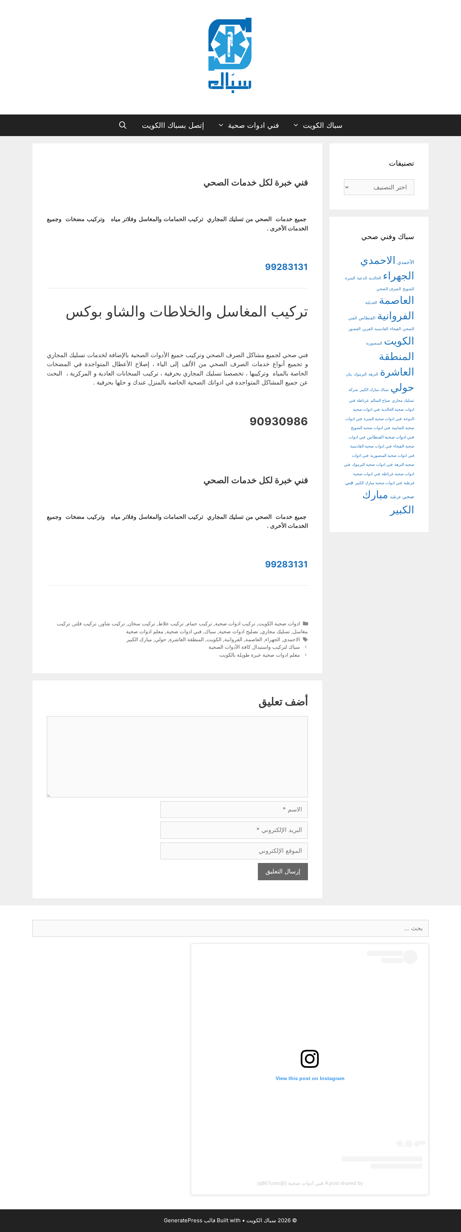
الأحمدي (405, 262)
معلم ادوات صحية (145, 631)
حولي (160, 639)
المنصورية (374, 343)
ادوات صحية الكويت (279, 623)
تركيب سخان (141, 623)
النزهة (373, 374)
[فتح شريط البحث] (123, 125)
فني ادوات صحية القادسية (370, 446)
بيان (349, 374)
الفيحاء (395, 329)
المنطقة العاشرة (186, 639)
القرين (367, 329)
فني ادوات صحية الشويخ (370, 428)
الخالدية (375, 278)
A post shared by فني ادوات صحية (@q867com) (310, 1183)
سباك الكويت (323, 125)
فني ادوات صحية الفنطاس (390, 437)
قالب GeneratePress (189, 1220)
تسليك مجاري (275, 631)
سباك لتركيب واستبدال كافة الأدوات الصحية (254, 647)
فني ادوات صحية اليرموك (372, 464)
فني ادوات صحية (253, 125)
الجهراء (272, 639)
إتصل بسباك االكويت (173, 125)
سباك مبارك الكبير (374, 389)
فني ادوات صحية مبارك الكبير (378, 483)
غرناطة (363, 400)
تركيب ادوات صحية (235, 623)
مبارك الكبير (139, 639)
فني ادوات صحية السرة (383, 419)
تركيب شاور (112, 623)
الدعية (362, 278)
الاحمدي (291, 639)
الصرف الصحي (388, 289)
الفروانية (233, 639)
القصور (355, 329)
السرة (350, 278)
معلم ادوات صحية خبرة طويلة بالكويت (259, 655)
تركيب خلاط (171, 623)
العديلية (371, 302)
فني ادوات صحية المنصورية (392, 455)
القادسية (381, 329)
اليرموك (360, 374)
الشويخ (408, 289)
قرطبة (395, 497)
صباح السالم (380, 400)
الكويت (214, 639)
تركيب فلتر (85, 623)
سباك (210, 631)
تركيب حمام (199, 623)
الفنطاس (367, 317)
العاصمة (253, 639)
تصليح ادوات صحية (238, 631)
